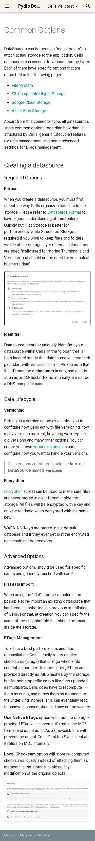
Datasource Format (64, 212)
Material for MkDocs (34, 835)
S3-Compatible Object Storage (39, 93)
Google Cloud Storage (31, 102)
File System (22, 85)
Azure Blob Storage (29, 110)
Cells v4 (61, 6)
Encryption (13, 491)
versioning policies (50, 446)
